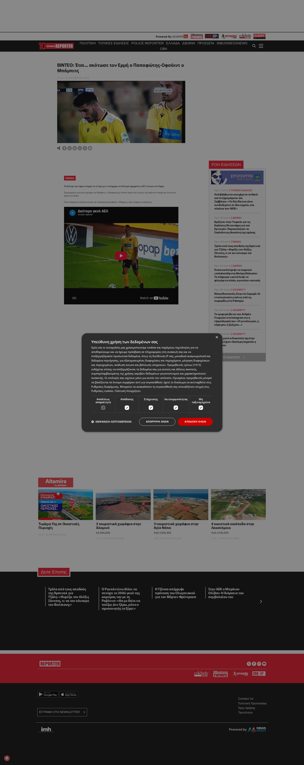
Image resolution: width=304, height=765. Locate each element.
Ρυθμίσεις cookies (102, 391)
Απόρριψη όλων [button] (157, 421)
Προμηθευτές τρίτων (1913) (184, 365)
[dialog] (152, 382)
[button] (111, 422)
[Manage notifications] (7, 758)
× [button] (216, 337)
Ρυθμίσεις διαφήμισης (105, 386)
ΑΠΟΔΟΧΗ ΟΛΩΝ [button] (195, 421)
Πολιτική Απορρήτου (128, 391)
